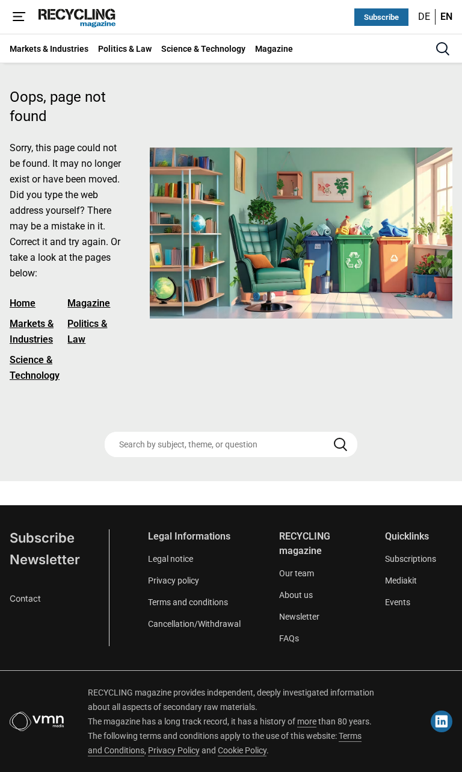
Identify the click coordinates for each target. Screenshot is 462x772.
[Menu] (19, 17)
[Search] (340, 444)
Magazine (88, 303)
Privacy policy (173, 580)
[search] (442, 49)
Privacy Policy (174, 750)
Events (397, 602)
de (424, 16)
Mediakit (401, 580)
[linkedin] (441, 721)
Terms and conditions (188, 602)
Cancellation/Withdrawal (194, 624)
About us (296, 595)
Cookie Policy (242, 750)
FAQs (289, 638)
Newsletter (45, 559)
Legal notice (170, 559)
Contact (25, 598)
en (446, 16)
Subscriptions (410, 559)
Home (22, 303)
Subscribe (381, 17)
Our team (296, 573)
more (306, 721)
